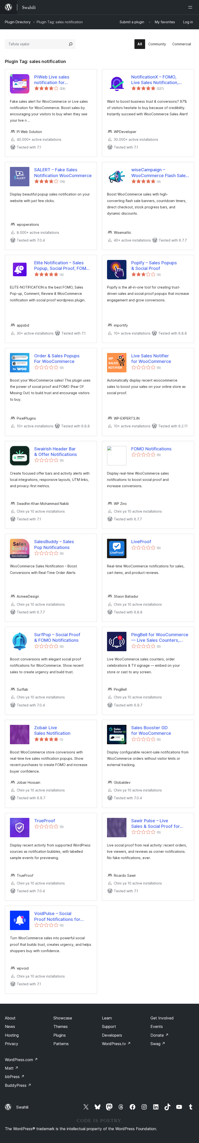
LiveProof (141, 541)
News (10, 1026)
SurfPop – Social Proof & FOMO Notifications (57, 637)
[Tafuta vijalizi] (70, 44)
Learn (107, 1018)
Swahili (22, 1107)
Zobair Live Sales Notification (52, 730)
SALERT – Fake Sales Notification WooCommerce (63, 172)
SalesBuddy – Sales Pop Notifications (54, 544)
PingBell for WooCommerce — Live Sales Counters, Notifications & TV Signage (159, 637)
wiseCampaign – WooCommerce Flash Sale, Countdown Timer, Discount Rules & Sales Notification (160, 172)
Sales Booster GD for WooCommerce (151, 730)
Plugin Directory (18, 22)
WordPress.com (21, 1059)
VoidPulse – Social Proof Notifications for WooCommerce (57, 916)
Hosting (12, 1035)
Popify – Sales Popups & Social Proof (154, 265)
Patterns (61, 1043)
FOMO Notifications (151, 448)
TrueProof (44, 820)
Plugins (59, 1035)
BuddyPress (18, 1085)
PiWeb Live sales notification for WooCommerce (51, 80)
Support (109, 1026)
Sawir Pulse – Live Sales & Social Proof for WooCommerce (155, 823)
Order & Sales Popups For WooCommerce (57, 358)
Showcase (62, 1018)
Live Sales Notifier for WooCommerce (151, 358)
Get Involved (162, 1018)
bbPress (15, 1076)
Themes (60, 1026)
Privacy (11, 1043)
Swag (157, 1043)
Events (156, 1026)
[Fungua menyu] (191, 7)
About (10, 1018)
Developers (112, 1035)
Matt (11, 1068)
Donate (159, 1035)
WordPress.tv (116, 1043)
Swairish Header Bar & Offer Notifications (55, 451)
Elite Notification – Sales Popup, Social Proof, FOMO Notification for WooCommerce (62, 265)
